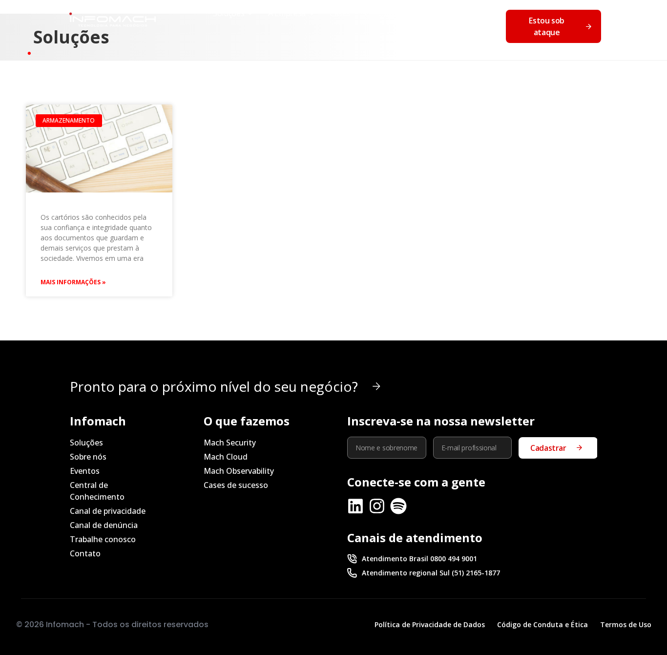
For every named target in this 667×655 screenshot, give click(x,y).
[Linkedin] (355, 506)
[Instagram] (377, 506)
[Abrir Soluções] (250, 13)
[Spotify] (398, 506)
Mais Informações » (73, 282)
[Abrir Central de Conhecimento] (459, 13)
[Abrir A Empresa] (311, 13)
